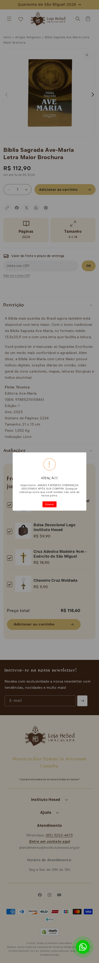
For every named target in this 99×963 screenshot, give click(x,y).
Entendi (49, 504)
